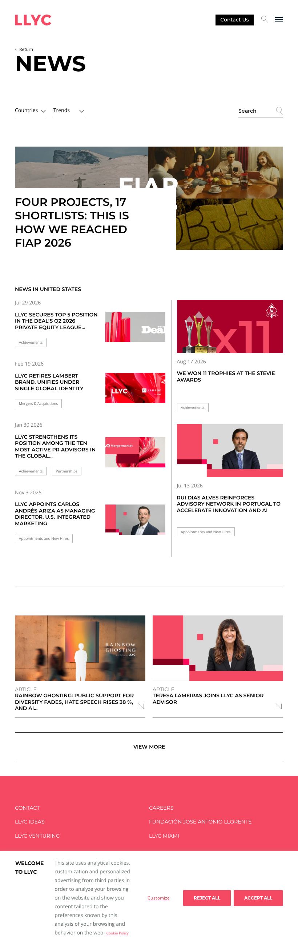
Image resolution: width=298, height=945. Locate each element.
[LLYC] (33, 20)
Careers (161, 808)
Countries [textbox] (26, 110)
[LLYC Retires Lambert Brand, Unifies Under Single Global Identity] (135, 390)
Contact (27, 808)
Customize (159, 898)
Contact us (234, 19)
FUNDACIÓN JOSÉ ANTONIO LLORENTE (200, 822)
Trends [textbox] (61, 110)
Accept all (258, 898)
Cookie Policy (117, 933)
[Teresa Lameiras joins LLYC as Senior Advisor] (218, 648)
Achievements (31, 342)
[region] (149, 898)
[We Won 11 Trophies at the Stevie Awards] (230, 326)
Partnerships (66, 471)
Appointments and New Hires (44, 538)
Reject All (207, 898)
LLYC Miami (164, 836)
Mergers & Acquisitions (38, 403)
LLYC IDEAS (29, 822)
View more (149, 746)
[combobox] (30, 110)
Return (26, 49)
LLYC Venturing (37, 836)
